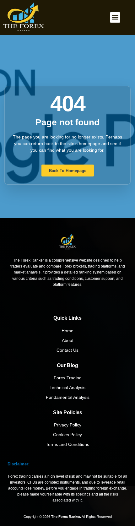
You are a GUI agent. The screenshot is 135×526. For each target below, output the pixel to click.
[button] (115, 17)
